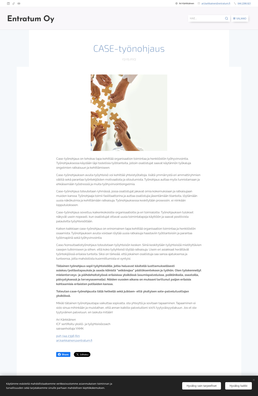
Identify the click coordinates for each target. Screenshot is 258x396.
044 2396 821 (244, 3)
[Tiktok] (13, 3)
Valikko (241, 18)
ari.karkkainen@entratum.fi (215, 3)
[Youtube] (19, 3)
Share (65, 354)
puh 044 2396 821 (68, 336)
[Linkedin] (8, 3)
